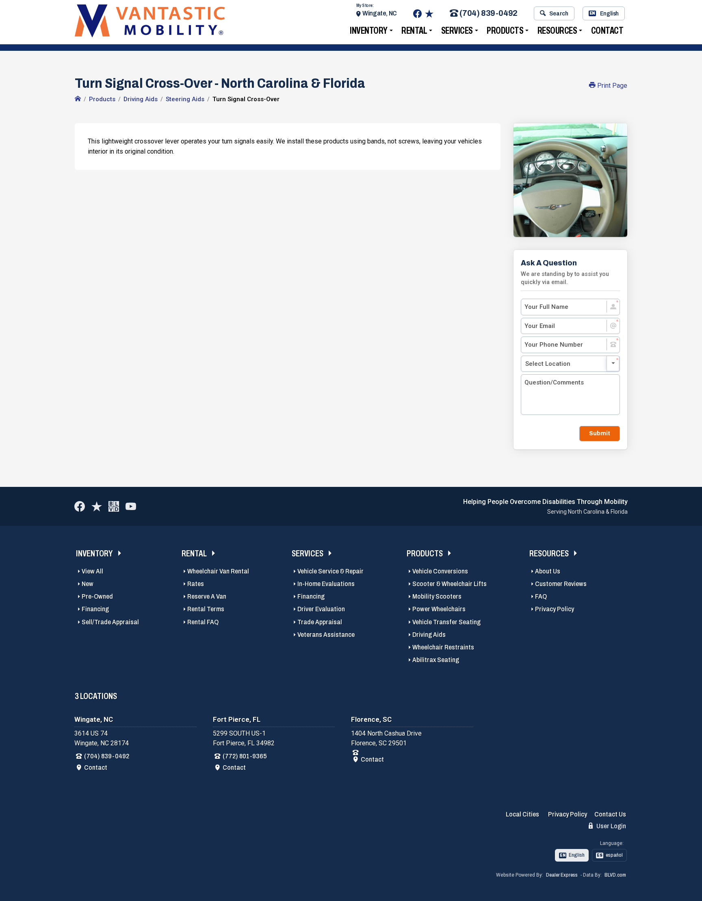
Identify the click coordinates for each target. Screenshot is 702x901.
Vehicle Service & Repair (330, 571)
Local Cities (522, 814)
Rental (414, 31)
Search (558, 13)
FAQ (541, 596)
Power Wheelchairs (439, 609)
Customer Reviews (561, 583)
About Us (547, 571)
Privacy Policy (554, 609)
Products (505, 31)
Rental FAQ (203, 622)
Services (457, 31)
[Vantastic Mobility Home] (78, 99)
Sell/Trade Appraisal (110, 622)
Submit (599, 433)
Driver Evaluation (321, 609)
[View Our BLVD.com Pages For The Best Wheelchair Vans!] (113, 506)
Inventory (369, 31)
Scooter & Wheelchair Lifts (449, 583)
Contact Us (610, 814)
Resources (557, 31)
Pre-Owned (97, 596)
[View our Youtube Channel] (131, 506)
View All (92, 571)
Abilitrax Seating (435, 659)
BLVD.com (615, 875)
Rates (195, 583)
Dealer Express (562, 875)
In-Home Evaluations (326, 583)
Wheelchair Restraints (443, 647)
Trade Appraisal (319, 622)
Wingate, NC (379, 13)
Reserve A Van (206, 596)
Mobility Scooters (437, 596)
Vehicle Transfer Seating (446, 622)
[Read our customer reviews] (429, 13)
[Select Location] (570, 364)
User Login (610, 826)
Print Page (611, 85)
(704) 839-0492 (488, 13)
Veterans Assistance (326, 634)
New (87, 583)
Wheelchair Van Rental (218, 571)
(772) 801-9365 (245, 756)
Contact (607, 31)
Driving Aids (429, 634)
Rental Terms (205, 609)
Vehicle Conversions (440, 571)
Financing (95, 609)
